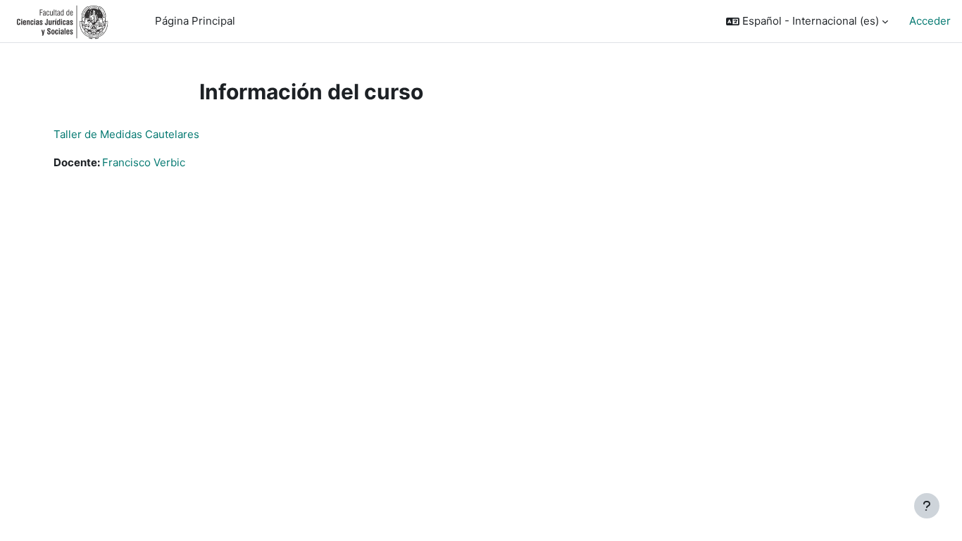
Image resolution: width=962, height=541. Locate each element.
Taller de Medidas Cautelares (126, 134)
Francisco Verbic (143, 162)
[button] (807, 21)
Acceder (930, 20)
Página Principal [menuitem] (195, 20)
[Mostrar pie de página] (926, 505)
